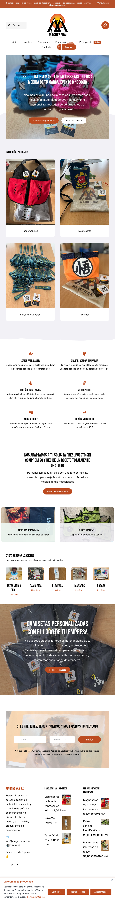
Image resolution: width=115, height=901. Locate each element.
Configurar (56, 892)
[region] (57, 889)
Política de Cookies (36, 897)
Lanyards (79, 586)
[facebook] (7, 865)
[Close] (112, 880)
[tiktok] (17, 865)
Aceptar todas (100, 892)
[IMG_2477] (79, 568)
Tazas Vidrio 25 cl (14, 588)
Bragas (101, 586)
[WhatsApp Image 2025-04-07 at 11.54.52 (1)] (101, 568)
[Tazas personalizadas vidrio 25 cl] (14, 568)
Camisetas (36, 586)
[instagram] (12, 865)
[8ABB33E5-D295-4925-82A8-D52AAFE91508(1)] (57, 568)
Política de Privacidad (82, 751)
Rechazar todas (78, 892)
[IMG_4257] (36, 568)
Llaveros (57, 586)
